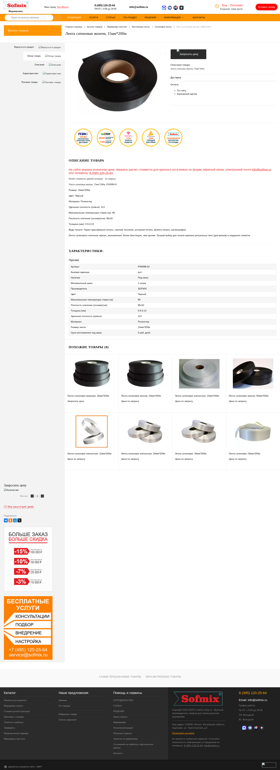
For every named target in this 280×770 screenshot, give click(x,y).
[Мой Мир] (15, 520)
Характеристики (31, 73)
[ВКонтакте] (6, 520)
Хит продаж (64, 706)
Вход (224, 5)
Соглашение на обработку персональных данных (133, 746)
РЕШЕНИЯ (118, 711)
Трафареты (9, 728)
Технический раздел (123, 728)
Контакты (117, 753)
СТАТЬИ (117, 706)
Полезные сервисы (122, 733)
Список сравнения (67, 720)
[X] (19, 520)
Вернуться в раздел (24, 47)
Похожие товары (29, 82)
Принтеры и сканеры (14, 717)
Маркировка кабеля (13, 706)
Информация (119, 722)
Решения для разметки (15, 700)
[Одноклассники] (10, 520)
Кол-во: (24, 496)
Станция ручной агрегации (17, 711)
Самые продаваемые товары (120, 676)
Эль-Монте (63, 7)
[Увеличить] (118, 80)
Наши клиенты (120, 717)
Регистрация (236, 5)
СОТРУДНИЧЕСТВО (123, 700)
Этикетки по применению (125, 739)
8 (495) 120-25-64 (101, 173)
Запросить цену (188, 54)
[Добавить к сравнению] (163, 57)
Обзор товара (34, 56)
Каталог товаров (18, 30)
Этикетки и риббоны (13, 722)
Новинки (63, 700)
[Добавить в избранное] (163, 49)
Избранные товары (68, 714)
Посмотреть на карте (183, 733)
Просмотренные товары (163, 676)
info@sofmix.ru (138, 7)
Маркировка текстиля (14, 739)
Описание (40, 64)
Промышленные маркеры (16, 733)
